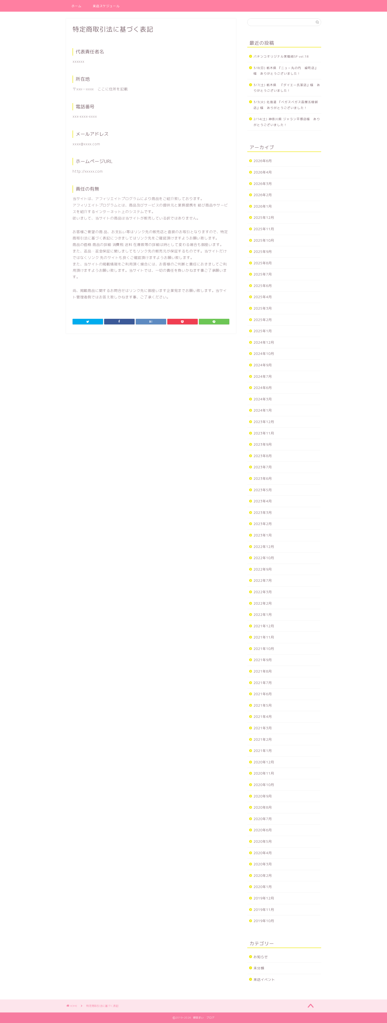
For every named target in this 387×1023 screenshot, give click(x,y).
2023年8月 (263, 456)
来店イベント (264, 979)
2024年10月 (264, 353)
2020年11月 (264, 773)
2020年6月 (263, 830)
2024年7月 (263, 376)
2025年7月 (263, 274)
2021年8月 (263, 671)
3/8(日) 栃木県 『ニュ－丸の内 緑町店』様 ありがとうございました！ (286, 71)
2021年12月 (264, 626)
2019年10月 (264, 921)
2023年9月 (263, 444)
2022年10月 (264, 558)
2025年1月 (263, 331)
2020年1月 (263, 886)
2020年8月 (263, 807)
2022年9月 (263, 569)
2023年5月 (263, 490)
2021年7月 (263, 682)
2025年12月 (264, 217)
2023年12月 (264, 421)
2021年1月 (263, 750)
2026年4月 (263, 172)
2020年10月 (264, 784)
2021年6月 (263, 694)
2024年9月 (263, 365)
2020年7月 (263, 819)
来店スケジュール (106, 6)
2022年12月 (264, 546)
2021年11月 (264, 637)
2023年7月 (263, 467)
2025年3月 (263, 308)
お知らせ (261, 957)
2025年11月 (264, 229)
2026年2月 (263, 195)
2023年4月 (263, 501)
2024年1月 (263, 410)
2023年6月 (263, 478)
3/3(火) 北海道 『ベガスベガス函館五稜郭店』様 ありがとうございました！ (286, 105)
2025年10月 (264, 240)
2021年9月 (263, 660)
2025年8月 (263, 263)
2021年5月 (263, 705)
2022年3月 (263, 592)
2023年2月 (263, 523)
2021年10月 (264, 648)
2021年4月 (263, 716)
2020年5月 (263, 841)
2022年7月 (263, 580)
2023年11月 (264, 433)
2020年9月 (263, 796)
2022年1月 (263, 614)
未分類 (259, 968)
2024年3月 (263, 399)
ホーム (76, 6)
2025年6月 (263, 285)
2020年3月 (263, 864)
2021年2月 (263, 739)
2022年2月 (263, 603)
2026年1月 (263, 206)
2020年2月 (263, 875)
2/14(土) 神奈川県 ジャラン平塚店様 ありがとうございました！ (287, 122)
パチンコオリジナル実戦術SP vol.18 (281, 56)
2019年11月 (264, 909)
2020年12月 (264, 762)
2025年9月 (263, 251)
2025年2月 (263, 319)
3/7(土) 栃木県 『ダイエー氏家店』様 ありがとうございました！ (287, 88)
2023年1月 (263, 535)
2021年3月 (263, 728)
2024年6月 (263, 387)
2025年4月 (263, 297)
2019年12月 (264, 898)
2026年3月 (263, 183)
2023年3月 (263, 512)
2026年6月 (263, 161)
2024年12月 (264, 342)
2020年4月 (263, 853)
